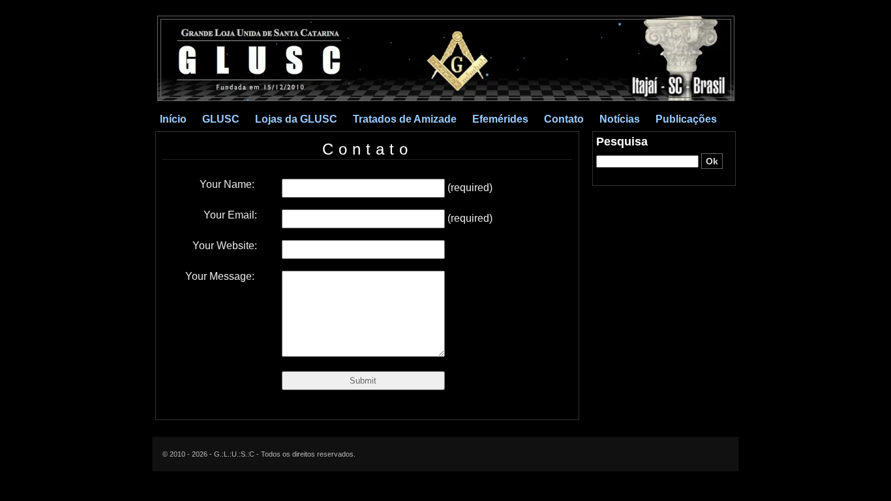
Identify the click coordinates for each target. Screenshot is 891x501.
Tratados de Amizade (405, 119)
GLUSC (220, 119)
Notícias (619, 119)
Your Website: (224, 245)
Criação (716, 454)
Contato (564, 119)
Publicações (686, 119)
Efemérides (500, 119)
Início (173, 119)
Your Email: (230, 214)
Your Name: (228, 184)
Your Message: (221, 276)
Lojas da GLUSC (296, 119)
